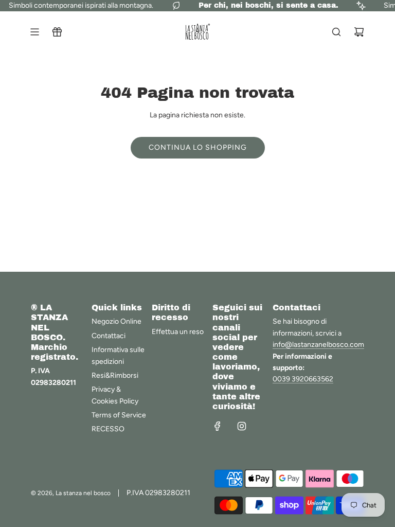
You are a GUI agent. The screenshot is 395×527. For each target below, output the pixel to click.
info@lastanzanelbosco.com (318, 344)
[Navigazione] (34, 32)
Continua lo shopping (198, 147)
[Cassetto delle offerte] (57, 32)
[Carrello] (359, 32)
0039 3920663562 (303, 379)
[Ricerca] (336, 32)
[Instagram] (241, 426)
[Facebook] (217, 426)
